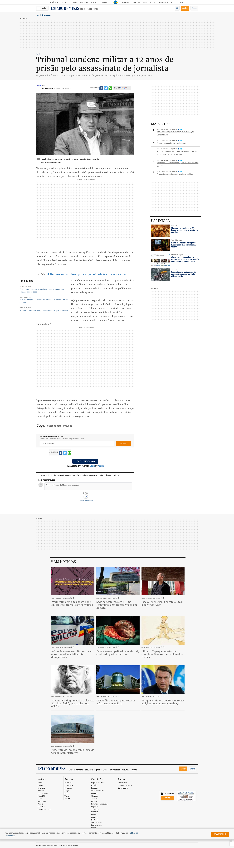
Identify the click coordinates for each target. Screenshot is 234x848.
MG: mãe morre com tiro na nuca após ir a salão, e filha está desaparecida (71, 654)
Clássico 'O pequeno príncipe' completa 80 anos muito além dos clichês (162, 654)
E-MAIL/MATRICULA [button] (86, 500)
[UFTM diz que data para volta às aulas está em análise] (118, 679)
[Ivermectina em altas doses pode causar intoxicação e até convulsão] (72, 581)
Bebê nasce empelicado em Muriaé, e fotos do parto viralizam (117, 653)
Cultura (40, 804)
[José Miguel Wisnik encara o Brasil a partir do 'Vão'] (163, 581)
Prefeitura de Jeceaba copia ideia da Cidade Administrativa (72, 751)
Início (37, 15)
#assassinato (54, 425)
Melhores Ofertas (131, 2)
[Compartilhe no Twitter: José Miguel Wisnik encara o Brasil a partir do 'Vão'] (163, 598)
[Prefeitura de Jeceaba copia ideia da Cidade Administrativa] (72, 729)
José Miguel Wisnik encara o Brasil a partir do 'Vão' (162, 603)
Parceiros (163, 2)
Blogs (66, 791)
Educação (41, 807)
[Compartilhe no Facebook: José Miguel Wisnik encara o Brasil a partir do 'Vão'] (161, 598)
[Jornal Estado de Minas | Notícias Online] (65, 9)
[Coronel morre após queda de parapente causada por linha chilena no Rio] (160, 274)
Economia (41, 788)
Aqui (66, 793)
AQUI (182, 2)
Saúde (40, 799)
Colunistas (42, 801)
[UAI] (115, 2)
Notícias (53, 2)
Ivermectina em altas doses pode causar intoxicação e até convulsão (72, 603)
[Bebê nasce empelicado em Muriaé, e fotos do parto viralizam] (118, 630)
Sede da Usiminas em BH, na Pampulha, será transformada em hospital (116, 604)
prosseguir (220, 834)
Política (40, 785)
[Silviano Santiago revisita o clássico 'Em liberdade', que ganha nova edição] (72, 679)
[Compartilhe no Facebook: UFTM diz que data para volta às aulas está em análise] (116, 697)
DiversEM (41, 796)
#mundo (67, 425)
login (92, 466)
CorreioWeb (122, 783)
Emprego (94, 793)
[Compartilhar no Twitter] (106, 88)
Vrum (66, 796)
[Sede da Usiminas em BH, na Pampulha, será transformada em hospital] (118, 581)
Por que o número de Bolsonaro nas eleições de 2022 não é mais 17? (163, 702)
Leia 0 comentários (85, 461)
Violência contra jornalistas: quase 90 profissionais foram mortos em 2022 (87, 274)
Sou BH (174, 2)
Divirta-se (94, 828)
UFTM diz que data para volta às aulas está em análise (115, 702)
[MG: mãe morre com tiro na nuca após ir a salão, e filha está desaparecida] (72, 630)
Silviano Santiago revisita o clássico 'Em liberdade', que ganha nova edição (72, 703)
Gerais (40, 783)
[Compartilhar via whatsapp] (110, 88)
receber (123, 443)
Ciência (94, 801)
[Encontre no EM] (177, 8)
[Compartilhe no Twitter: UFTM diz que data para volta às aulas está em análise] (118, 697)
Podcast (94, 817)
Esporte (65, 2)
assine (101, 466)
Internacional (89, 9)
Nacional (41, 791)
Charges (94, 796)
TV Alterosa (149, 2)
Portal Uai (68, 783)
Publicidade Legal (44, 809)
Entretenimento (80, 2)
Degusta (94, 807)
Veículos (95, 2)
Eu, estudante (123, 788)
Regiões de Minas (97, 783)
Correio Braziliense (125, 785)
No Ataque (95, 820)
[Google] (85, 496)
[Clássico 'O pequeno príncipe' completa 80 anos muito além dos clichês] (163, 630)
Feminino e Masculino (99, 804)
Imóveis (105, 2)
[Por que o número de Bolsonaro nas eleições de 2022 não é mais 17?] (163, 679)
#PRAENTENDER (97, 791)
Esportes (94, 812)
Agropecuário (96, 823)
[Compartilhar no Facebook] (101, 88)
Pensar (94, 815)
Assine (184, 8)
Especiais (94, 788)
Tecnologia (95, 809)
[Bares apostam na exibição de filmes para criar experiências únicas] (160, 245)
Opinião (94, 785)
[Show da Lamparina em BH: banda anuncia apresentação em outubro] (160, 231)
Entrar (194, 8)
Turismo (94, 799)
